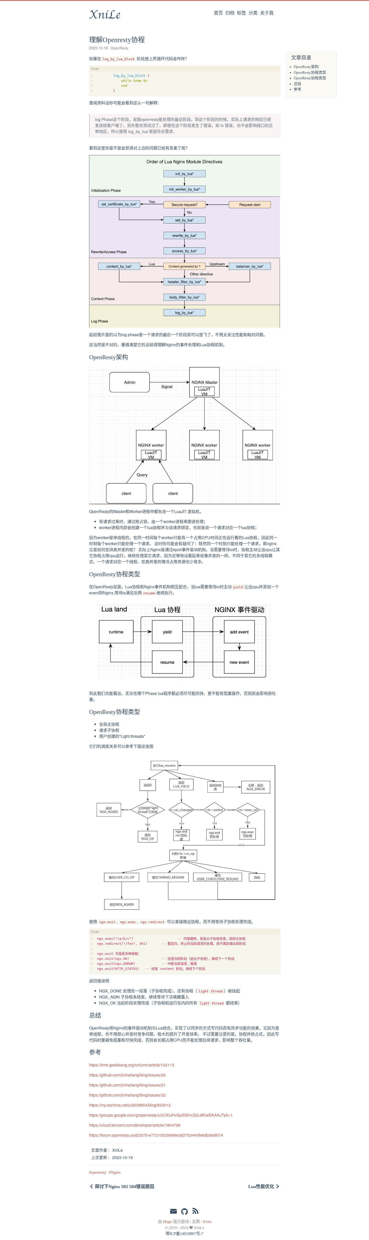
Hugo (167, 1221)
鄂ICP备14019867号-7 (184, 1233)
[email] (173, 1211)
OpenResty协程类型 (310, 72)
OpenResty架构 (306, 67)
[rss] (195, 1212)
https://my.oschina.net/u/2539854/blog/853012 (130, 1105)
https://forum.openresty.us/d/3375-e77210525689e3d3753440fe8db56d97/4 (156, 1135)
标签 (241, 13)
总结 (297, 84)
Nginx (116, 1172)
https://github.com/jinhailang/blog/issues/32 (127, 1095)
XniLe (104, 15)
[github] (184, 1212)
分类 (253, 13)
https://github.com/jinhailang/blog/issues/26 (127, 1075)
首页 (218, 13)
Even (207, 1221)
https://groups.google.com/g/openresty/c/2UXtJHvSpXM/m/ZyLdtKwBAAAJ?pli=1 (161, 1115)
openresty (98, 1172)
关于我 (267, 13)
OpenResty (119, 47)
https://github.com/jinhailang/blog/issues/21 (127, 1085)
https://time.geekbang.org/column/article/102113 (131, 1065)
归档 (229, 13)
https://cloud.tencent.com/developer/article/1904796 (134, 1125)
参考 (297, 89)
